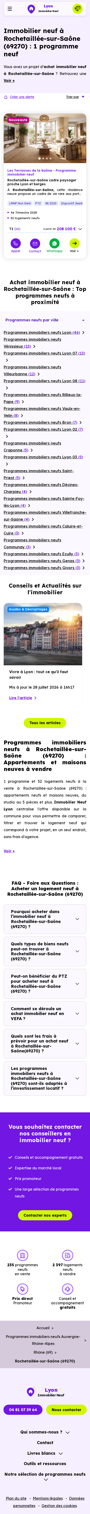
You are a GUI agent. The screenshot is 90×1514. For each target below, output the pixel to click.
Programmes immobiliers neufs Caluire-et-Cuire (43, 529)
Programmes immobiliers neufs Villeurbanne (32, 370)
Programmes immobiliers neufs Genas (42, 560)
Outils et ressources (45, 1463)
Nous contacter (66, 1409)
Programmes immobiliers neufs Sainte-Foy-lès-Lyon (44, 502)
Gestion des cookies (59, 1505)
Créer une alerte (22, 97)
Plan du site (16, 1498)
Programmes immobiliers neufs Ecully (41, 554)
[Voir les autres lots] (80, 229)
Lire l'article (20, 698)
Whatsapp (54, 251)
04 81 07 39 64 (23, 1409)
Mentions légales (48, 1498)
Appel (15, 251)
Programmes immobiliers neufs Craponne (32, 446)
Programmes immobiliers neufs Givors (42, 567)
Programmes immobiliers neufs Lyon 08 (44, 381)
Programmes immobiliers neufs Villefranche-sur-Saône (45, 516)
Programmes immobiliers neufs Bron (40, 422)
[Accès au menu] (9, 8)
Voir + (74, 251)
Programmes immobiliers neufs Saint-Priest (39, 474)
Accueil (43, 1328)
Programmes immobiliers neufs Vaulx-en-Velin (42, 412)
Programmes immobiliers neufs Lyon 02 (43, 429)
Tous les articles (45, 722)
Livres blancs (41, 1453)
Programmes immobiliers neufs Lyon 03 (43, 457)
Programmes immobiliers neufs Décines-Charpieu (41, 488)
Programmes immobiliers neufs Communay (32, 543)
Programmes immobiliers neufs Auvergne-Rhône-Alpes (43, 1340)
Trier (72, 97)
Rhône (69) (43, 1352)
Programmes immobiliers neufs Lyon (42, 332)
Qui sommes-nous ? (41, 1432)
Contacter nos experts (45, 1215)
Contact (35, 251)
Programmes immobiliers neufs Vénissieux (32, 343)
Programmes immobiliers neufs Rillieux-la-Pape (43, 398)
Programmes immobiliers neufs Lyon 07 (44, 353)
